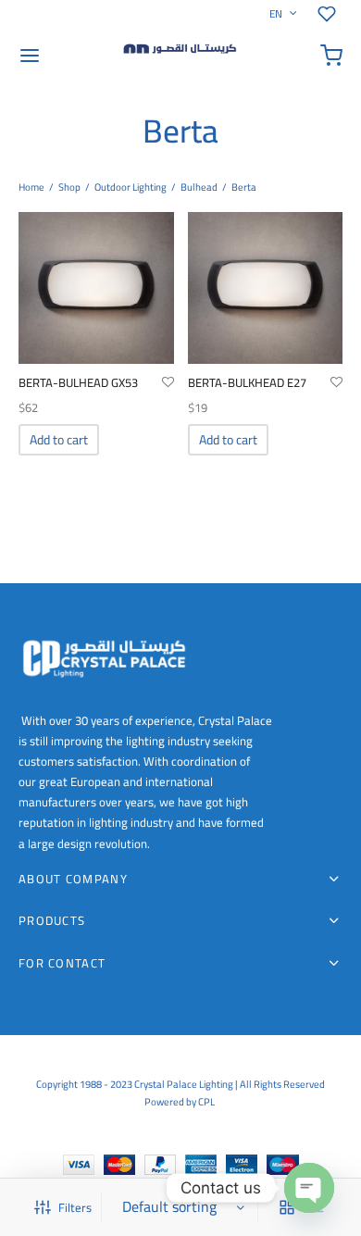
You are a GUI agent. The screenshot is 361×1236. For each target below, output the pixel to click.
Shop (69, 187)
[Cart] (331, 55)
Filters (75, 1207)
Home (31, 187)
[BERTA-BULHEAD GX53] (96, 288)
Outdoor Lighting (130, 187)
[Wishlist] (329, 14)
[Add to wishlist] (168, 382)
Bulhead (199, 187)
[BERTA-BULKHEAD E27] (265, 288)
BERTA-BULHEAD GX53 (78, 382)
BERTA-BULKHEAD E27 (247, 382)
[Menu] (30, 55)
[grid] (287, 1207)
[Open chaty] (309, 1188)
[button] (59, 440)
